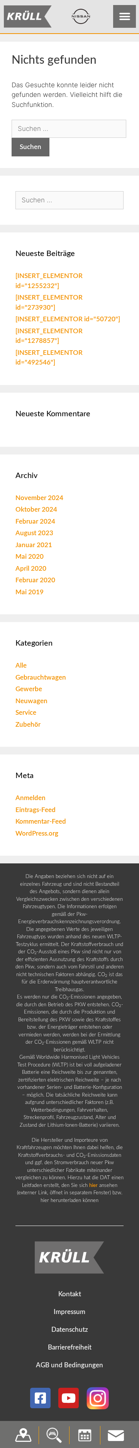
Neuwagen (31, 701)
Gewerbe (28, 689)
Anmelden (30, 798)
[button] (124, 16)
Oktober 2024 (36, 509)
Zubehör (28, 724)
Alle (21, 665)
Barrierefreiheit (70, 1347)
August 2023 (34, 533)
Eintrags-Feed (35, 810)
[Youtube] (68, 1398)
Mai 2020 (29, 556)
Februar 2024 (35, 521)
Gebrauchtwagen (40, 677)
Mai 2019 (29, 592)
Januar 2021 (33, 545)
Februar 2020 (35, 580)
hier (93, 1185)
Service (25, 712)
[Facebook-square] (40, 1398)
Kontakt (69, 1294)
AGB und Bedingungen (69, 1365)
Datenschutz (69, 1329)
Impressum (69, 1312)
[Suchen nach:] (69, 128)
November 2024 (39, 498)
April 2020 (30, 568)
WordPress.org (36, 833)
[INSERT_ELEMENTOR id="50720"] (67, 319)
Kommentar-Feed (40, 821)
